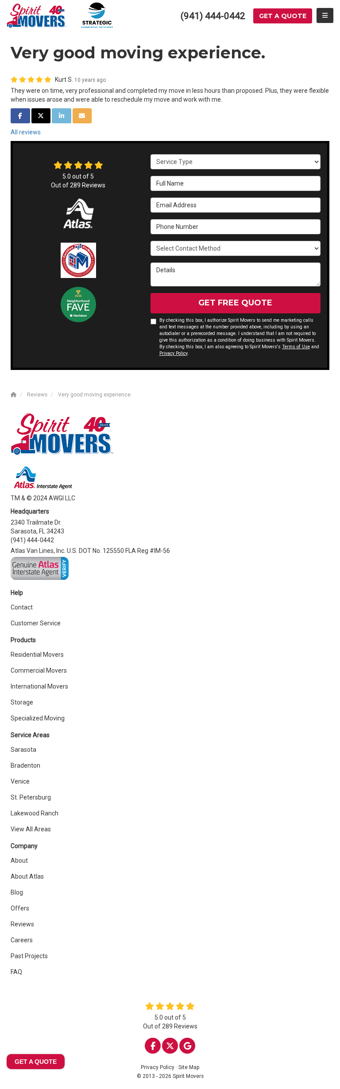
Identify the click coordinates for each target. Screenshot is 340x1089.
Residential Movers (37, 654)
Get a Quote (282, 16)
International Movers (39, 686)
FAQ (16, 971)
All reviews (26, 132)
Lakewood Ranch (34, 813)
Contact (22, 607)
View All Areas (31, 829)
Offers (20, 908)
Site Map (188, 1067)
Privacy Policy (173, 353)
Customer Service (36, 623)
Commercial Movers (39, 670)
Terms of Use (296, 347)
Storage (22, 702)
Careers (22, 940)
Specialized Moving (38, 718)
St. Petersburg (31, 797)
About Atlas (27, 876)
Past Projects (29, 956)
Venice (20, 781)
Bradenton (25, 765)
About (19, 860)
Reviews (22, 924)
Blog (17, 892)
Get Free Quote (235, 303)
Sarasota (23, 749)
